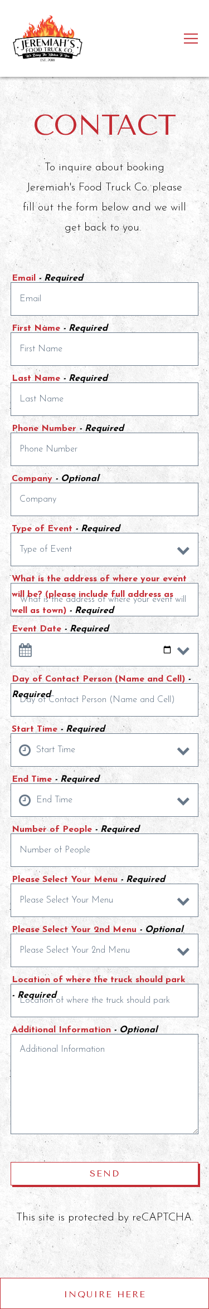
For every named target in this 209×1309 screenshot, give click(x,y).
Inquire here (105, 1294)
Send (105, 1173)
